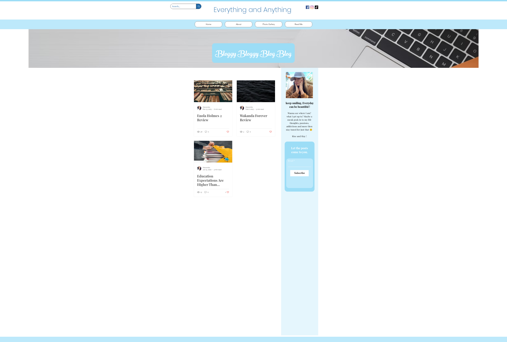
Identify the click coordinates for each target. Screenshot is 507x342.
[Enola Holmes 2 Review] (213, 91)
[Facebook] (307, 7)
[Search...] (198, 6)
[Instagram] (312, 7)
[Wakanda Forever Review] (256, 91)
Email (290, 161)
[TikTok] (316, 7)
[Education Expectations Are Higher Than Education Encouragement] (213, 152)
